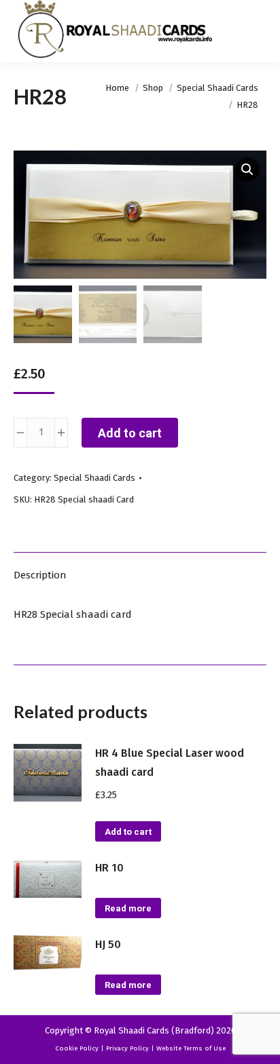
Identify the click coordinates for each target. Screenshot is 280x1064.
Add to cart (130, 433)
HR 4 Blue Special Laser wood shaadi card (169, 763)
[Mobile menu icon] (258, 31)
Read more (128, 908)
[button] (247, 169)
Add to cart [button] (128, 832)
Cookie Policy (77, 1048)
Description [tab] (40, 575)
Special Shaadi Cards (94, 478)
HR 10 (109, 867)
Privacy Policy (127, 1048)
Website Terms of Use (191, 1048)
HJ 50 (108, 944)
